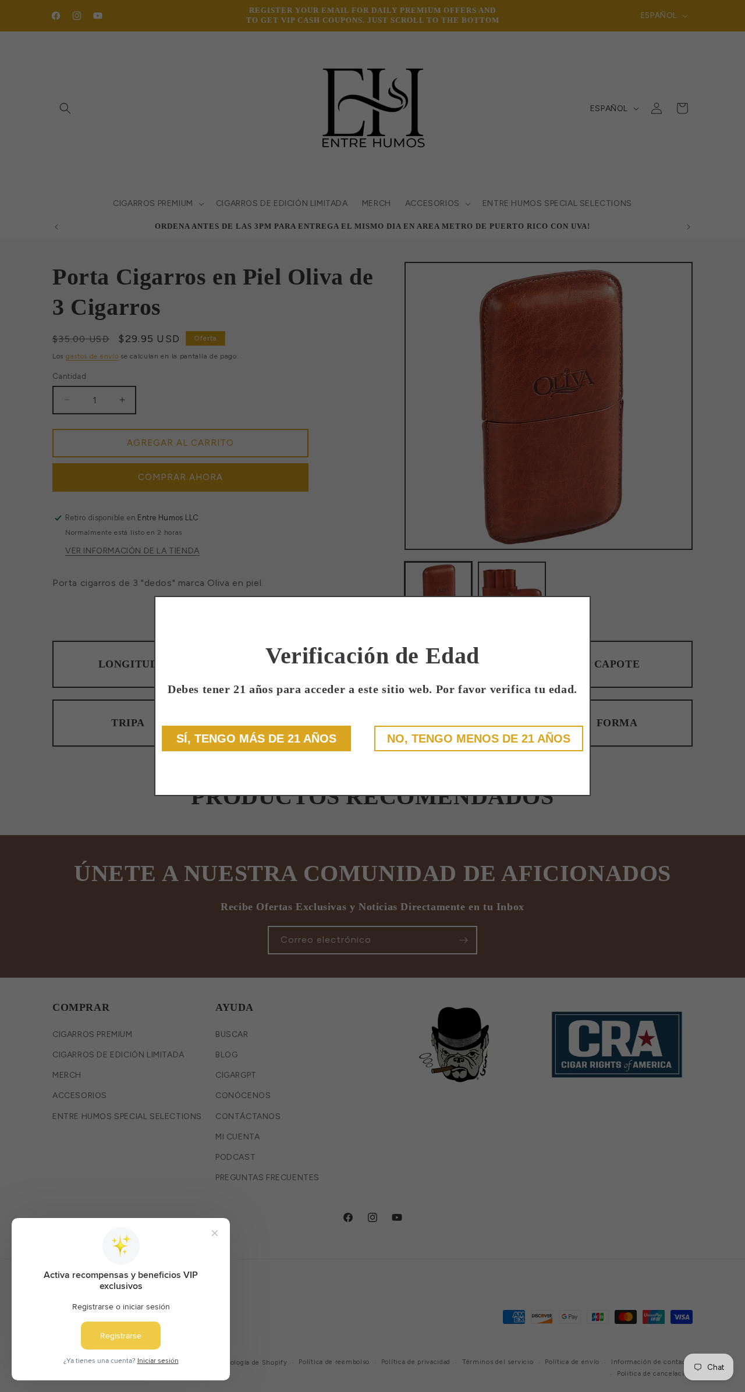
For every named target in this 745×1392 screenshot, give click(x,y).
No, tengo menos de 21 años (478, 738)
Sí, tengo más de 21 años (256, 738)
